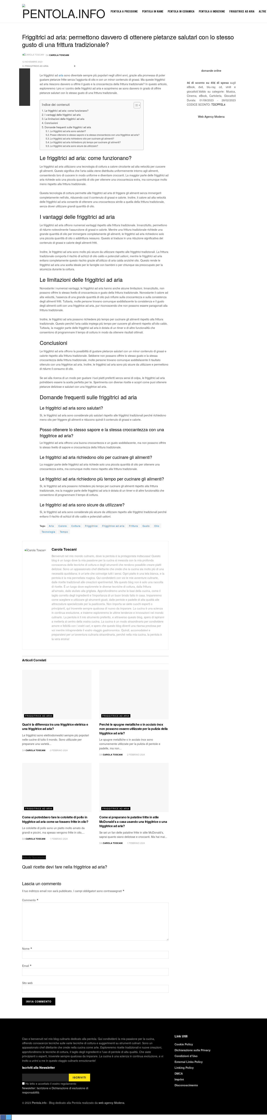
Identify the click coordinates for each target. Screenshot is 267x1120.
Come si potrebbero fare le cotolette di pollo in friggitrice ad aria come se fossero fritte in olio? (55, 819)
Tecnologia (48, 531)
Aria (51, 525)
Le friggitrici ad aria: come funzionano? (66, 110)
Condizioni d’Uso (186, 1056)
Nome (27, 948)
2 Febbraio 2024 (58, 750)
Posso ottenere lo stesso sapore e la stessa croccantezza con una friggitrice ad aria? (95, 134)
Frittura (133, 525)
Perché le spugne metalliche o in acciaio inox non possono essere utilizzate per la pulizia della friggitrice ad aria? (133, 728)
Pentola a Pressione (124, 11)
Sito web (27, 983)
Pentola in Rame (152, 11)
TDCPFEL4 (218, 104)
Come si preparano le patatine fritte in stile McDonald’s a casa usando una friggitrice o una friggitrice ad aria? (133, 821)
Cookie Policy (184, 1044)
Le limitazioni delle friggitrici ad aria (64, 119)
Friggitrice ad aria (241, 11)
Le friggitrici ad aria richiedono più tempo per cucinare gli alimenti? (85, 142)
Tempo (64, 531)
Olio (156, 525)
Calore (62, 525)
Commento (30, 900)
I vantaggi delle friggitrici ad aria (63, 115)
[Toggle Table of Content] (135, 105)
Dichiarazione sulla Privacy (193, 1050)
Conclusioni (51, 123)
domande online (211, 70)
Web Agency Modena (211, 116)
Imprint (179, 1079)
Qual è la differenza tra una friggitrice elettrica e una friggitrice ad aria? (55, 726)
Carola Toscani (59, 55)
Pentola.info (39, 1103)
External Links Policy (189, 1062)
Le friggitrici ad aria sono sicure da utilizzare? (74, 146)
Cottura (76, 525)
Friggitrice (91, 525)
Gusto (146, 525)
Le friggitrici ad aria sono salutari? (68, 131)
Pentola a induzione (212, 11)
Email (27, 966)
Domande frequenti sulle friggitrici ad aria (68, 127)
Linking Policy (184, 1068)
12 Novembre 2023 (32, 61)
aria (61, 75)
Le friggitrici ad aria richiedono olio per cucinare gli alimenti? (82, 138)
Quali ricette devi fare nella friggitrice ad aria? (64, 867)
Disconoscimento (186, 1085)
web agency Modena (111, 1103)
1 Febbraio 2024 (58, 838)
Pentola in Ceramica (181, 11)
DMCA (179, 1073)
